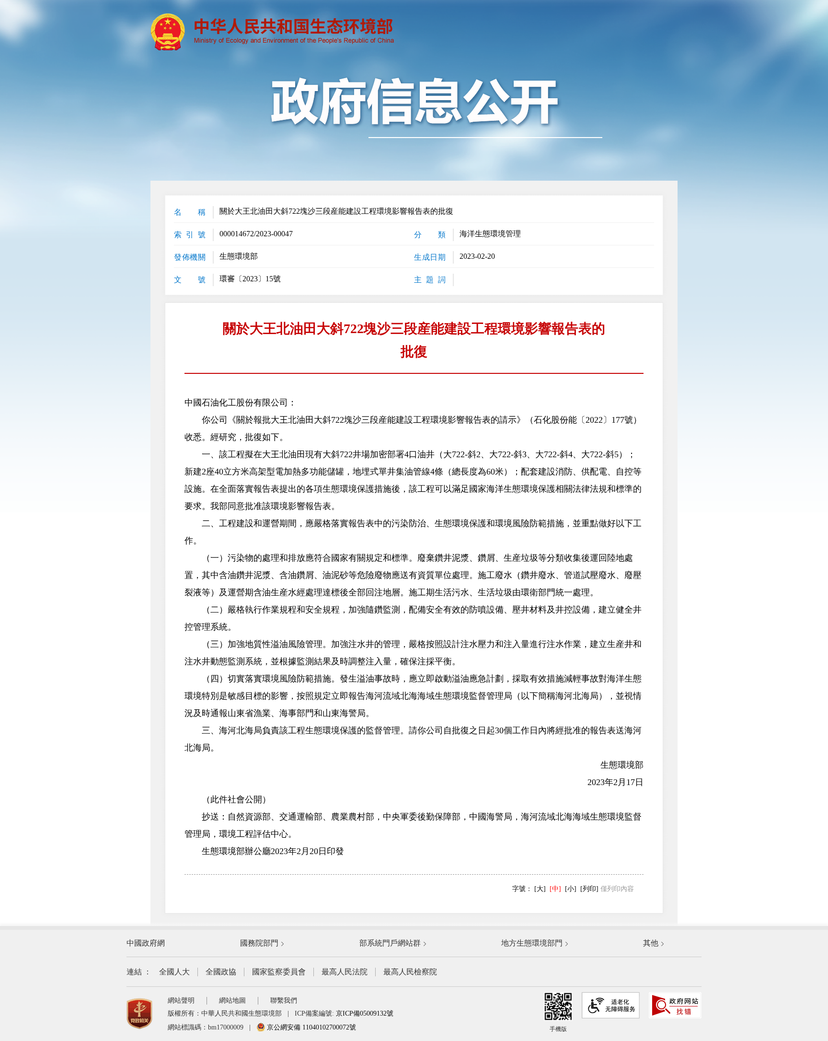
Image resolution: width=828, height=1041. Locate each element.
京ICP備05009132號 (364, 1013)
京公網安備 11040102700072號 (310, 1027)
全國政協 (221, 972)
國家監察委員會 (279, 972)
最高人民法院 (345, 972)
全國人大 (174, 972)
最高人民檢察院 (410, 972)
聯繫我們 (283, 1000)
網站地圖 (232, 1000)
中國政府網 (145, 943)
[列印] (589, 888)
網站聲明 (181, 1000)
